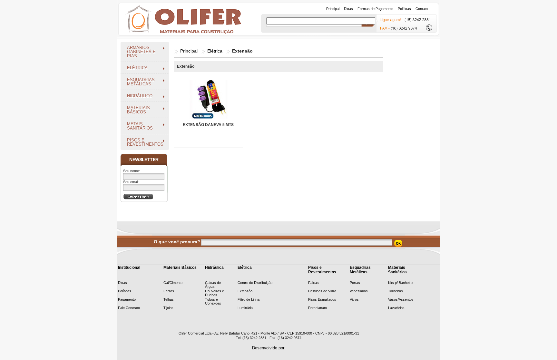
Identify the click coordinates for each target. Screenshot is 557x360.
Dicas (122, 283)
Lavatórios (396, 308)
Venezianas (359, 291)
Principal (189, 51)
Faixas (313, 283)
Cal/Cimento (172, 283)
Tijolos (168, 308)
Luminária (245, 308)
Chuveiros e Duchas (214, 293)
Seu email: (131, 182)
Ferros (168, 291)
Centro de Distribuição (255, 283)
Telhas (168, 299)
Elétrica (214, 51)
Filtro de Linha (248, 299)
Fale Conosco (129, 308)
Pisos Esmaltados (322, 299)
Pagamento (127, 299)
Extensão (245, 291)
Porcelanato (317, 308)
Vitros (354, 299)
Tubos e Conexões (213, 301)
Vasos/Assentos (401, 299)
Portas (355, 283)
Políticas (124, 291)
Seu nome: (131, 171)
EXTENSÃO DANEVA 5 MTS (208, 124)
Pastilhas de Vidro (322, 291)
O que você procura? (177, 241)
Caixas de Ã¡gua (213, 284)
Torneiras (395, 291)
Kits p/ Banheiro (400, 283)
